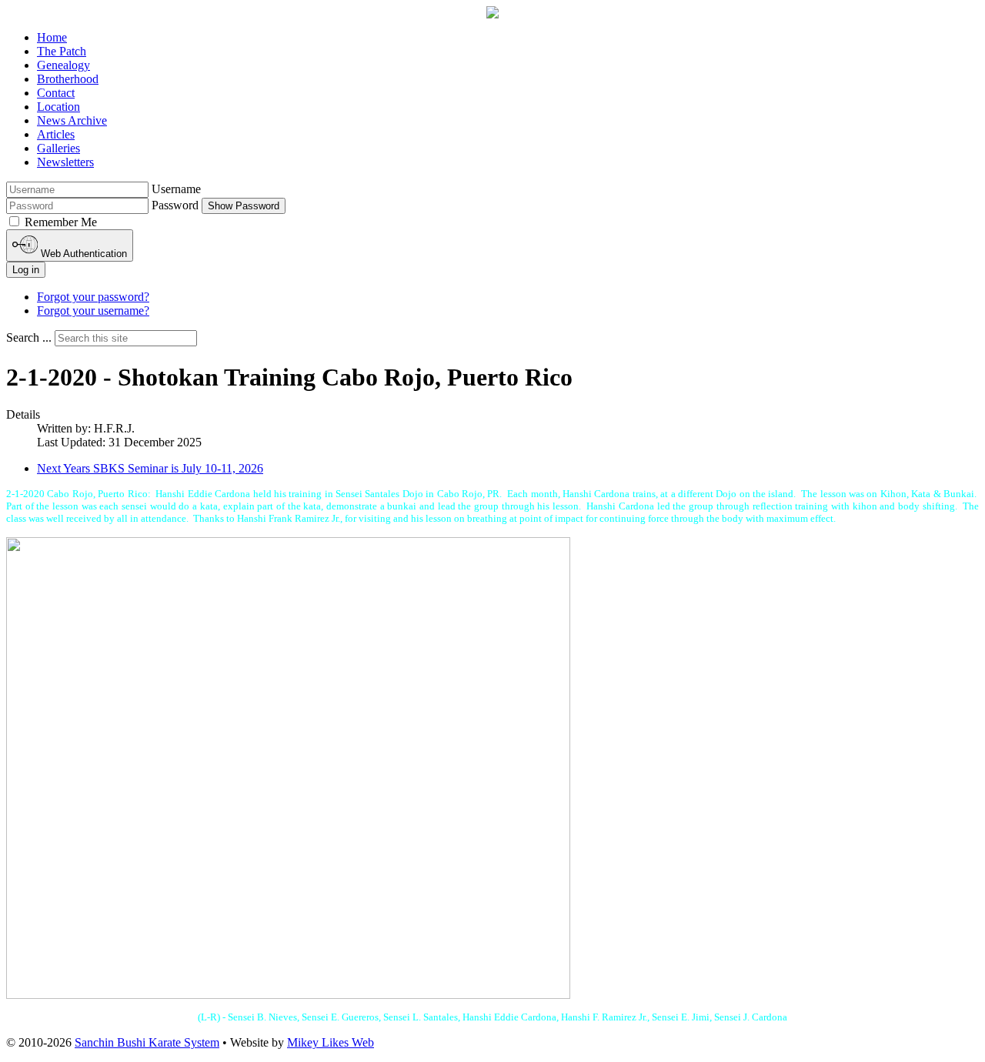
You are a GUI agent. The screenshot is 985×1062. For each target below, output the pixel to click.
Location (58, 106)
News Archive (72, 120)
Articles (56, 134)
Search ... (29, 337)
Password (175, 205)
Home (52, 37)
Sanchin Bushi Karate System (147, 1042)
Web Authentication (82, 253)
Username (176, 188)
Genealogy (63, 65)
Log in (25, 270)
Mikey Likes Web (330, 1042)
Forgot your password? (93, 296)
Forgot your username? (93, 310)
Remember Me (61, 222)
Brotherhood (67, 78)
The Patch (61, 51)
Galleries (58, 148)
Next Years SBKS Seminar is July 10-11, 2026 (150, 468)
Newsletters (65, 162)
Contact (56, 92)
